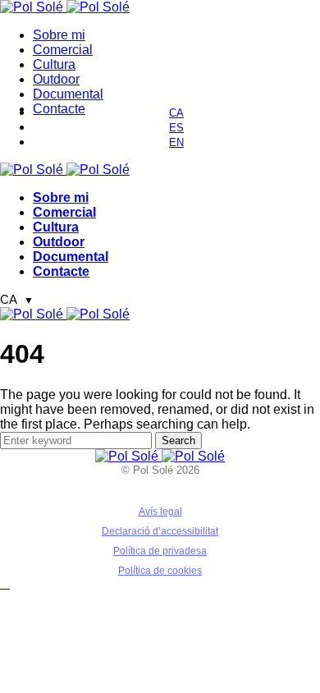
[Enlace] (33, 7)
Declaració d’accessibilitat (160, 531)
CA (17, 299)
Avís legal (160, 511)
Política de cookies (160, 570)
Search (178, 440)
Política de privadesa (160, 551)
